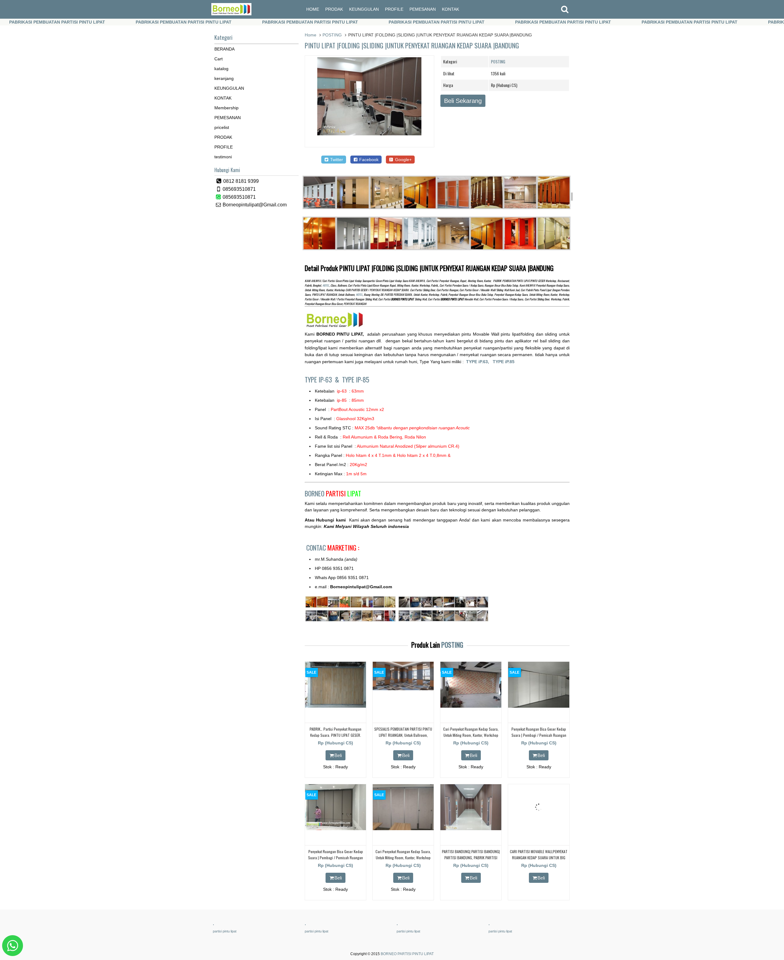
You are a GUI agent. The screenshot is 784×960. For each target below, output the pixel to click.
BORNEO (333, 493)
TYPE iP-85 (355, 379)
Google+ (403, 159)
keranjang (224, 78)
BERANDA (224, 49)
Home (310, 34)
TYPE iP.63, (479, 361)
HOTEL (325, 285)
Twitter (336, 159)
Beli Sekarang (463, 100)
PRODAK (334, 9)
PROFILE (394, 9)
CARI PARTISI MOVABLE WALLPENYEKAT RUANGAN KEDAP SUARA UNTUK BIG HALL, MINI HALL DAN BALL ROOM (538, 857)
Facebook (368, 159)
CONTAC (332, 547)
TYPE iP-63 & (323, 379)
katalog (221, 68)
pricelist (221, 127)
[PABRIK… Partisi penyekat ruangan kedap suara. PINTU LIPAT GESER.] (335, 706)
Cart (218, 58)
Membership (226, 107)
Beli (338, 755)
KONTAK (450, 9)
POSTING (332, 34)
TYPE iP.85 (503, 361)
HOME (312, 9)
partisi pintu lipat (224, 931)
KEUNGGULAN (364, 9)
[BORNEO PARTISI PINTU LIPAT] (231, 13)
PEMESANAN (422, 9)
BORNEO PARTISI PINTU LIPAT (407, 954)
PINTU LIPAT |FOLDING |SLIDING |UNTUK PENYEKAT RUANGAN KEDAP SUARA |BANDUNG (412, 45)
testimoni (223, 156)
